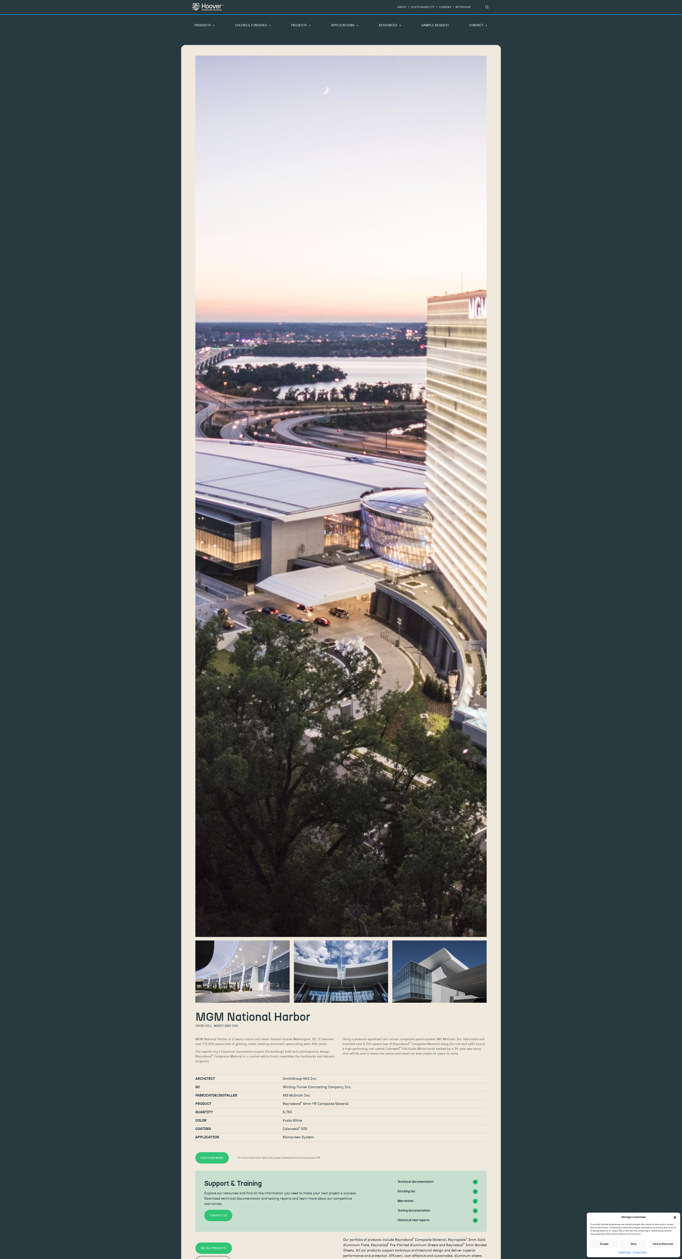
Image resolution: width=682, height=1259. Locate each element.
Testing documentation (413, 1210)
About (402, 7)
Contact (476, 25)
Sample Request (435, 25)
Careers (445, 7)
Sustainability (423, 7)
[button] (675, 1217)
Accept (604, 1244)
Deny (633, 1244)
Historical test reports (413, 1220)
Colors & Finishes (251, 25)
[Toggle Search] (487, 7)
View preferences (663, 1244)
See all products (214, 1248)
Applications (342, 25)
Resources (388, 25)
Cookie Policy (624, 1252)
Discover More (212, 1157)
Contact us (218, 1215)
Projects (299, 25)
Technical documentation (415, 1181)
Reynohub (463, 7)
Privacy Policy (640, 1252)
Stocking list (406, 1191)
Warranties (405, 1201)
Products (202, 25)
